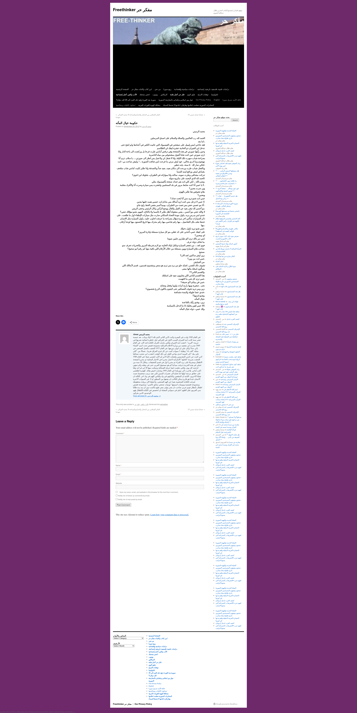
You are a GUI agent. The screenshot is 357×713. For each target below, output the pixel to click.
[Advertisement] (178, 65)
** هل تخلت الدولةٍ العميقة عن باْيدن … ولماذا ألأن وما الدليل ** (227, 437)
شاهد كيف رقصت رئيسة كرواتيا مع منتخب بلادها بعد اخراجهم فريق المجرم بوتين (228, 359)
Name (118, 465)
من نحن (231, 404)
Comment (120, 433)
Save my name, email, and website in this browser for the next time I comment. (149, 492)
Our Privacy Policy (203, 99)
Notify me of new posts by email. (130, 499)
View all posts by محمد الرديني (147, 395)
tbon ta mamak (220, 301)
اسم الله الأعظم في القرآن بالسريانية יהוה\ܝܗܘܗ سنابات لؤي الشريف (228, 392)
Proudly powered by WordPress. (227, 704)
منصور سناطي (221, 404)
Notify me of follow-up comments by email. (134, 495)
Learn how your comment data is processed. (169, 514)
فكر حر (137, 404)
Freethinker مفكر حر (132, 9)
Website (119, 483)
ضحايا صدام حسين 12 (196, 114)
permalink (164, 404)
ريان (217, 311)
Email (118, 474)
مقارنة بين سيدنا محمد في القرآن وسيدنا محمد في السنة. (228, 444)
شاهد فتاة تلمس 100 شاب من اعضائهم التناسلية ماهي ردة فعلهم (227, 314)
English (217, 99)
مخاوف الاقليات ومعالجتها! (126, 105)
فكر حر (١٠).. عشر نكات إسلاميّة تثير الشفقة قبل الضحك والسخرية (227, 336)
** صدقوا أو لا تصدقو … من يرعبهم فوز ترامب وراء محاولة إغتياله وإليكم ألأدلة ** (228, 419)
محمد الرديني (146, 126)
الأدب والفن (144, 404)
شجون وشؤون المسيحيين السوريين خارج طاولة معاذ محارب (227, 281)
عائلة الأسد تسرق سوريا (232, 99)
